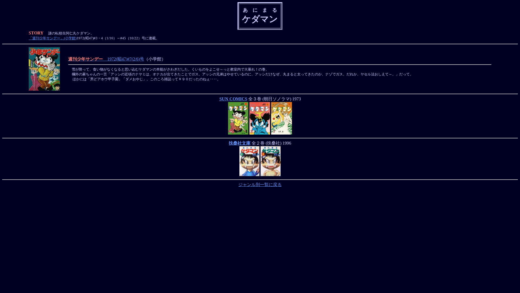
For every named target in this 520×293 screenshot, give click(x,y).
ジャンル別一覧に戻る (260, 184)
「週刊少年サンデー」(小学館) (53, 38)
